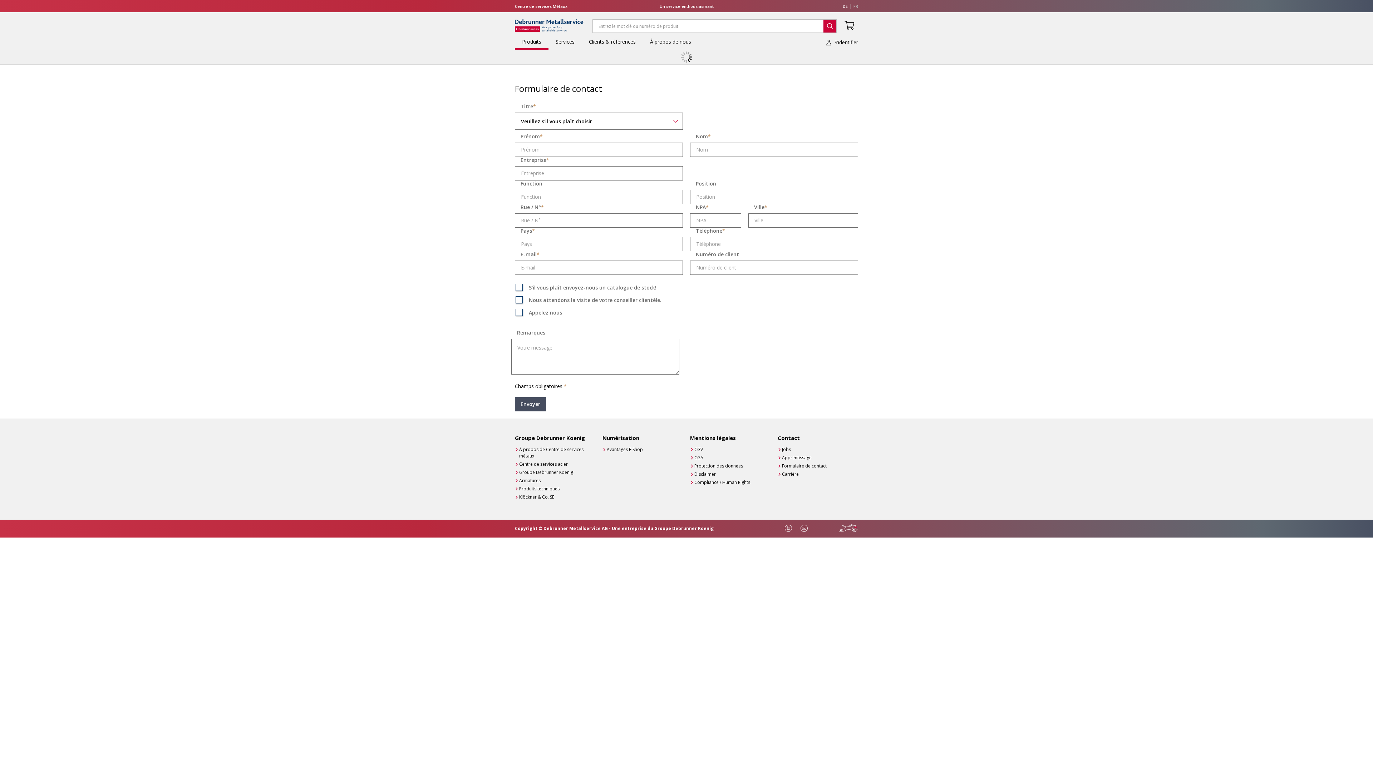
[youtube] (804, 528)
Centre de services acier (543, 464)
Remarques (531, 333)
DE (845, 6)
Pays (528, 231)
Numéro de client (717, 254)
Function (531, 183)
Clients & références (612, 42)
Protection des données (718, 466)
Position (706, 183)
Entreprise (535, 160)
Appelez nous (545, 312)
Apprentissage (797, 458)
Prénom (532, 136)
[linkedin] (788, 528)
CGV (698, 449)
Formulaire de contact (804, 466)
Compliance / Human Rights (722, 482)
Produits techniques (539, 489)
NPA (702, 207)
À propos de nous (670, 42)
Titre (528, 106)
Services (565, 42)
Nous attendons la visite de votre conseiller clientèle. (595, 300)
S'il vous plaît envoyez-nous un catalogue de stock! (592, 287)
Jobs (786, 449)
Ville (760, 207)
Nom (703, 136)
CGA (698, 458)
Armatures (530, 480)
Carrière (790, 474)
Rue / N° (532, 207)
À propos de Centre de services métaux (551, 452)
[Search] (829, 26)
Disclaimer (705, 474)
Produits (531, 42)
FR (855, 6)
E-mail (530, 254)
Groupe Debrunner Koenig (546, 472)
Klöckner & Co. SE (536, 497)
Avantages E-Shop (625, 449)
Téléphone (710, 231)
